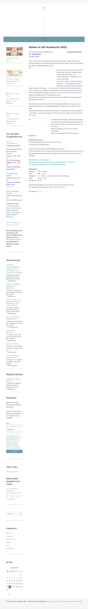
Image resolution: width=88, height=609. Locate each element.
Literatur (8, 542)
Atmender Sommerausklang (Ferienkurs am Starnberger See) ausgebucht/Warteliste (14, 268)
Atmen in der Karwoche (11, 331)
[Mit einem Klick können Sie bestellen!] (14, 95)
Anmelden (79, 601)
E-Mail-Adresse (10, 429)
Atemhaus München (12, 471)
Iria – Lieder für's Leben (13, 496)
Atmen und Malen (12, 344)
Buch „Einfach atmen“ (13, 99)
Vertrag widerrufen (69, 601)
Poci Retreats (10, 499)
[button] (44, 39)
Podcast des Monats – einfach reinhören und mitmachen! (13, 81)
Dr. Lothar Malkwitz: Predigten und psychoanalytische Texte (13, 491)
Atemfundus (9, 536)
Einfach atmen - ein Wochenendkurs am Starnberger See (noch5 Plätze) (13, 302)
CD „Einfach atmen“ (12, 119)
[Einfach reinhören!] (14, 73)
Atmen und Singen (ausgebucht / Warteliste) (13, 286)
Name (7, 423)
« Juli (7, 594)
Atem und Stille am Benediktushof (13, 318)
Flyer (39, 191)
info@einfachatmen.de (13, 239)
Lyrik (7, 545)
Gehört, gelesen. (11, 539)
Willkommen (10, 548)
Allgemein (9, 533)
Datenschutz (59, 601)
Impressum (50, 601)
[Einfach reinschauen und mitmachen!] (14, 52)
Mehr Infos (9, 187)
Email (64, 187)
